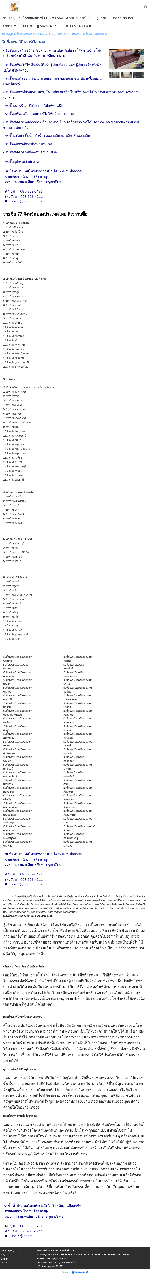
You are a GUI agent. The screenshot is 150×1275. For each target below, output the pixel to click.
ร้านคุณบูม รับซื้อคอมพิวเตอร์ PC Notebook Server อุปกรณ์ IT (35, 34)
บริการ (75, 34)
